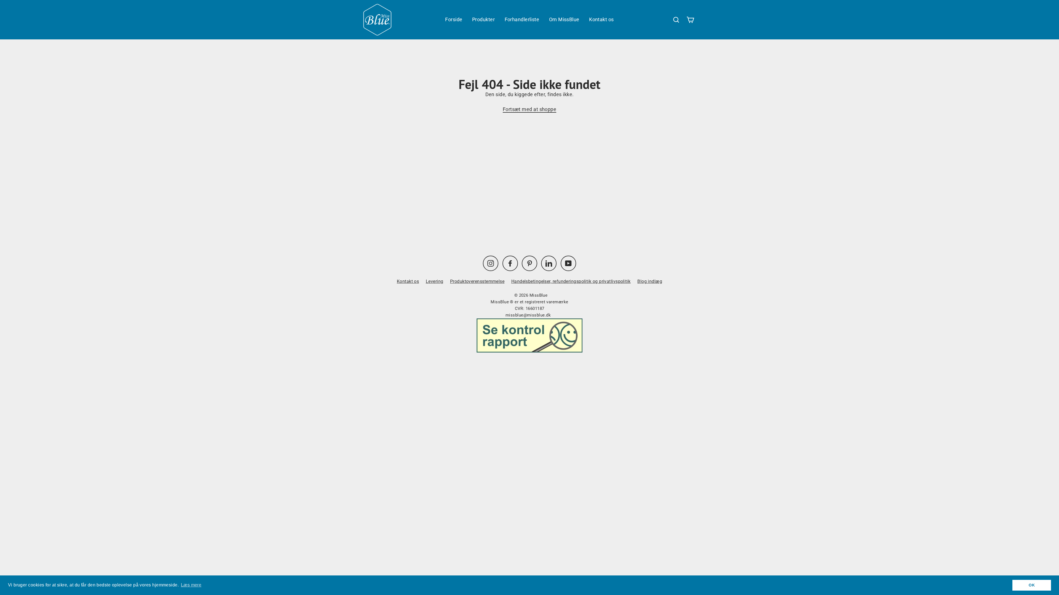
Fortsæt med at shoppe (529, 109)
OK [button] (1032, 585)
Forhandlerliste (522, 19)
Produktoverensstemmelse (477, 281)
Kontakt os (601, 19)
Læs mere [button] (191, 585)
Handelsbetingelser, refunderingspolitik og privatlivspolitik (571, 281)
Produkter (483, 19)
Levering (434, 281)
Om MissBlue (564, 19)
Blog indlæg (649, 281)
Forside (453, 19)
